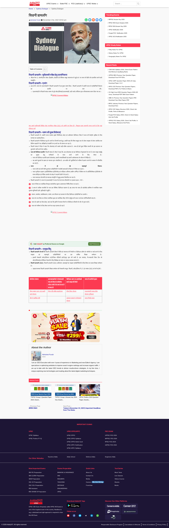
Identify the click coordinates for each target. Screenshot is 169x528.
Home (31, 9)
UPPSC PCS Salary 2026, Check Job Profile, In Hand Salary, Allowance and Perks (123, 122)
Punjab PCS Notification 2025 (118, 33)
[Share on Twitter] (100, 19)
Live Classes (119, 475)
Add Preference (94, 244)
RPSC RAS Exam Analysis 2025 (118, 23)
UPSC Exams (51, 4)
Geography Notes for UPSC (117, 56)
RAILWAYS (60, 479)
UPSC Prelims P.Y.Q (35, 438)
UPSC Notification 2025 (116, 29)
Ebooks (117, 482)
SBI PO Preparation (35, 472)
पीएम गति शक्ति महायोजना (55, 291)
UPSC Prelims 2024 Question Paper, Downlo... (88, 398)
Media (88, 479)
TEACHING (61, 482)
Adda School (71, 457)
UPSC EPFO (71, 435)
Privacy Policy (161, 524)
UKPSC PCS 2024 (111, 445)
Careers (94, 482)
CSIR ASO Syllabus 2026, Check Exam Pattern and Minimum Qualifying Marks (123, 71)
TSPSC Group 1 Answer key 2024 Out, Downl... (66, 398)
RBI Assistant (33, 488)
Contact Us (89, 475)
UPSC (59, 491)
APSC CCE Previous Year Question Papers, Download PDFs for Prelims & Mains (122, 88)
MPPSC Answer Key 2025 (117, 19)
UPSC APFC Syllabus (74, 448)
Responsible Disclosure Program (112, 524)
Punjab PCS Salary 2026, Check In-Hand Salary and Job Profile (123, 116)
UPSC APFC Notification (75, 445)
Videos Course (119, 479)
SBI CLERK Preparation (36, 475)
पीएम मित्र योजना (71, 291)
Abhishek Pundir (35, 20)
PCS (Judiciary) (77, 4)
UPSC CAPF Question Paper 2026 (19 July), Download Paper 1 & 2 (122, 82)
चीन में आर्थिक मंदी (35, 298)
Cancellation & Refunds (132, 524)
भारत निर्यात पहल (89, 298)
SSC (58, 475)
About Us (89, 472)
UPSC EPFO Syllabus (74, 438)
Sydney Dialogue (42, 9)
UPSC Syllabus (34, 435)
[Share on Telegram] (89, 19)
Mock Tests (118, 472)
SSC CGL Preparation (36, 485)
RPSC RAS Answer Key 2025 (118, 26)
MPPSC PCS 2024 (111, 438)
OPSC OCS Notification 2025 (117, 36)
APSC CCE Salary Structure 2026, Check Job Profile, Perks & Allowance (123, 110)
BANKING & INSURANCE (65, 472)
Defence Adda (90, 457)
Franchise (89, 485)
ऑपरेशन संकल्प (34, 279)
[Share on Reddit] (93, 19)
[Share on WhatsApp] (86, 19)
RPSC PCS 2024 (110, 442)
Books (117, 485)
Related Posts (34, 380)
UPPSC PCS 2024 (111, 435)
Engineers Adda (110, 457)
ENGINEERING (62, 488)
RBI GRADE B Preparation (37, 491)
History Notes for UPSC (116, 53)
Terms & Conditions (148, 524)
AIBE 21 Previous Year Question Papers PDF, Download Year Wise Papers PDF (123, 99)
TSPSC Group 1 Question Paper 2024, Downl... (41, 398)
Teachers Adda (53, 457)
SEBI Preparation (34, 479)
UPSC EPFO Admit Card (75, 442)
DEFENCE (60, 485)
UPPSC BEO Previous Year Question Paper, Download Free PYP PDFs (122, 76)
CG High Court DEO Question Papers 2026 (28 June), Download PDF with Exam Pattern (123, 93)
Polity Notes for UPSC (116, 49)
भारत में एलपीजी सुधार (91, 279)
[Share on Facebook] (97, 19)
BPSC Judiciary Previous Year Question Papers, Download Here (123, 105)
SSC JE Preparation (35, 482)
